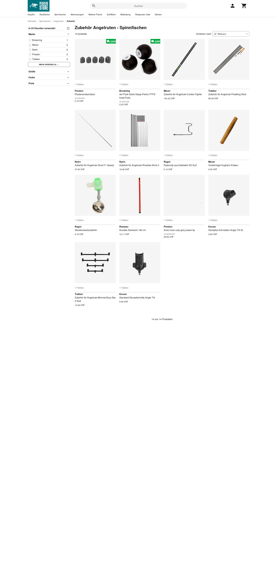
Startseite (32, 21)
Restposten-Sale (142, 14)
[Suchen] (94, 6)
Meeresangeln (77, 14)
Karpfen (31, 14)
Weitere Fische (95, 14)
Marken (158, 14)
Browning (124, 90)
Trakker (212, 90)
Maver (167, 90)
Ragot (167, 161)
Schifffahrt (111, 14)
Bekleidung (125, 14)
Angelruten (59, 21)
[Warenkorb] (244, 6)
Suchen (138, 6)
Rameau (123, 226)
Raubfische (45, 14)
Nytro (78, 161)
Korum (212, 226)
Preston (79, 90)
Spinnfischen (60, 14)
